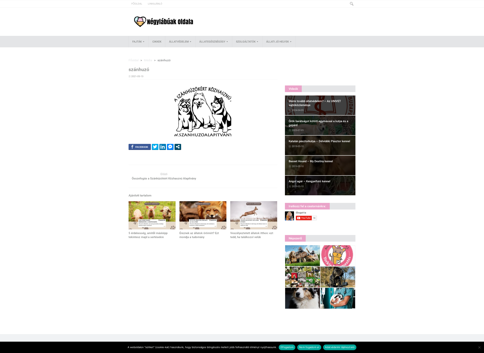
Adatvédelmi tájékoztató (340, 347)
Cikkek (156, 41)
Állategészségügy (212, 41)
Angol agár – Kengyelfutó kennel (309, 181)
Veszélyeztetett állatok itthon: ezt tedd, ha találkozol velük (251, 235)
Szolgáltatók (246, 41)
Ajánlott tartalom (140, 195)
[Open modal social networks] (178, 147)
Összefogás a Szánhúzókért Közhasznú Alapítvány (164, 178)
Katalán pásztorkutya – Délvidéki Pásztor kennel (319, 141)
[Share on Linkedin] (162, 147)
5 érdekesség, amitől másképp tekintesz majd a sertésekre (148, 235)
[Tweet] (155, 147)
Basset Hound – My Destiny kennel (311, 161)
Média (148, 60)
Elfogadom (287, 347)
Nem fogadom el (309, 347)
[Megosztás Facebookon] (140, 147)
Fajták (137, 41)
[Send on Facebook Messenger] (170, 147)
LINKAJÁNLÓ (155, 3)
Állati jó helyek (277, 41)
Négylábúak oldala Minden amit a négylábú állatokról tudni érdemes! (164, 22)
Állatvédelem (179, 41)
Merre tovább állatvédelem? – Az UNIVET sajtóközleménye (315, 103)
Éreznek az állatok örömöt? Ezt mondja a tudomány (199, 235)
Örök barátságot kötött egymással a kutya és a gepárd (318, 123)
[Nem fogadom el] (479, 347)
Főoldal (136, 3)
